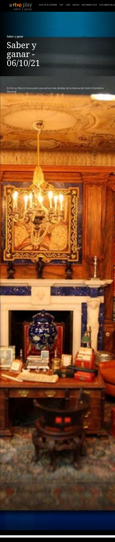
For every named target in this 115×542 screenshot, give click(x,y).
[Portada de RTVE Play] (23, 5)
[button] (10, 5)
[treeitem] (48, 5)
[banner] (25, 5)
